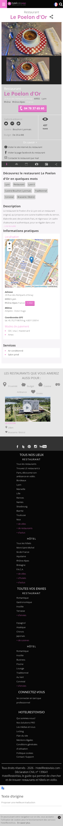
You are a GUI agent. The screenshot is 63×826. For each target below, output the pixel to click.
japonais (20, 635)
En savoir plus (23, 822)
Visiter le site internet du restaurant (24, 147)
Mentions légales (24, 740)
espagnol (21, 622)
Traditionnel (41, 190)
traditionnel (22, 672)
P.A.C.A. (20, 569)
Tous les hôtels (23, 543)
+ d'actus (20, 532)
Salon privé (13, 354)
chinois (20, 631)
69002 (37, 98)
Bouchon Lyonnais (22, 129)
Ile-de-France (22, 551)
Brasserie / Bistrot (26, 196)
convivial (20, 681)
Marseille (20, 489)
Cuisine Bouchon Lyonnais (18, 190)
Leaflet (28, 286)
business (20, 659)
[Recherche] (60, 5)
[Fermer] (59, 817)
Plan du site (22, 735)
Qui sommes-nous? (25, 718)
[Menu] (3, 4)
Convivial (9, 196)
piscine (19, 664)
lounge (20, 668)
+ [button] (9, 243)
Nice (18, 519)
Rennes (20, 497)
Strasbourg (21, 506)
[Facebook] (17, 446)
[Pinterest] (29, 446)
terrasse (20, 610)
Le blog (20, 731)
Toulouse (21, 515)
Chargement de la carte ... (31, 263)
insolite (20, 606)
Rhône (7, 101)
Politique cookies (24, 753)
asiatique (21, 627)
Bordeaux (21, 480)
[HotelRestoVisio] (17, 4)
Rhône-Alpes (18, 101)
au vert (20, 677)
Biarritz (19, 510)
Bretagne (20, 565)
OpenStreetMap (40, 286)
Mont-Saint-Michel (25, 547)
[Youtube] (43, 446)
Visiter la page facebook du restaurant (26, 152)
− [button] (9, 249)
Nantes (19, 502)
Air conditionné (15, 350)
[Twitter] (23, 446)
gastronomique (24, 602)
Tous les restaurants (26, 463)
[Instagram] (35, 447)
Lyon (44, 98)
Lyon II (31, 184)
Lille (18, 493)
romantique (22, 597)
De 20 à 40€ (18, 134)
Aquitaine (21, 556)
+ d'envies (21, 615)
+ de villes (21, 523)
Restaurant (19, 184)
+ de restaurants (24, 528)
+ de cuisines (22, 640)
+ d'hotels (21, 578)
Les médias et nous (25, 726)
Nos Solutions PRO (25, 722)
